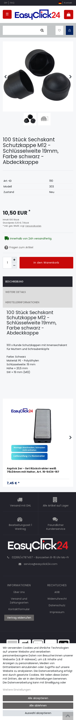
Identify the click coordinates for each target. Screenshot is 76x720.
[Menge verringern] (14, 265)
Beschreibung (14, 281)
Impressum (57, 612)
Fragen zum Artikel (21, 247)
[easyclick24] (38, 545)
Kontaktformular (19, 609)
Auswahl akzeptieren (38, 713)
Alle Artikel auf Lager (56, 505)
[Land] (60, 3)
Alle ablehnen (38, 705)
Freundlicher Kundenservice (55, 527)
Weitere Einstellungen (17, 690)
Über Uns (19, 592)
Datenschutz (57, 605)
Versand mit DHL (20, 505)
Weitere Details (15, 292)
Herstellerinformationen (22, 302)
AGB (57, 592)
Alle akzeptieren (38, 698)
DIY (5, 2)
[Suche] (42, 30)
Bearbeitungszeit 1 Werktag (20, 527)
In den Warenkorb (46, 262)
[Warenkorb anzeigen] (68, 14)
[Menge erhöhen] (14, 260)
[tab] (37, 281)
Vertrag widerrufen (19, 617)
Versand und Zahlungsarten (19, 600)
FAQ (12, 2)
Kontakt (68, 2)
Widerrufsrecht (57, 599)
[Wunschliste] (59, 30)
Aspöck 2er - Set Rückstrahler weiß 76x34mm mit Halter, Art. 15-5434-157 (33, 470)
